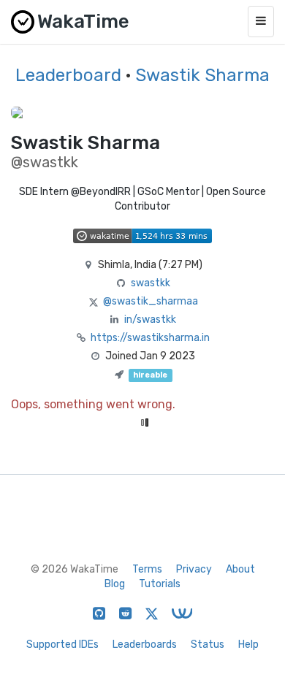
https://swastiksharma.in (150, 338)
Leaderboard (68, 75)
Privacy (194, 569)
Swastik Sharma (202, 75)
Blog (114, 584)
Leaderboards (145, 644)
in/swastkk (150, 319)
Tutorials (159, 584)
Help (248, 644)
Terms (147, 569)
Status (207, 644)
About (240, 569)
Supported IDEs (62, 644)
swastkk (150, 283)
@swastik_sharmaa (150, 301)
